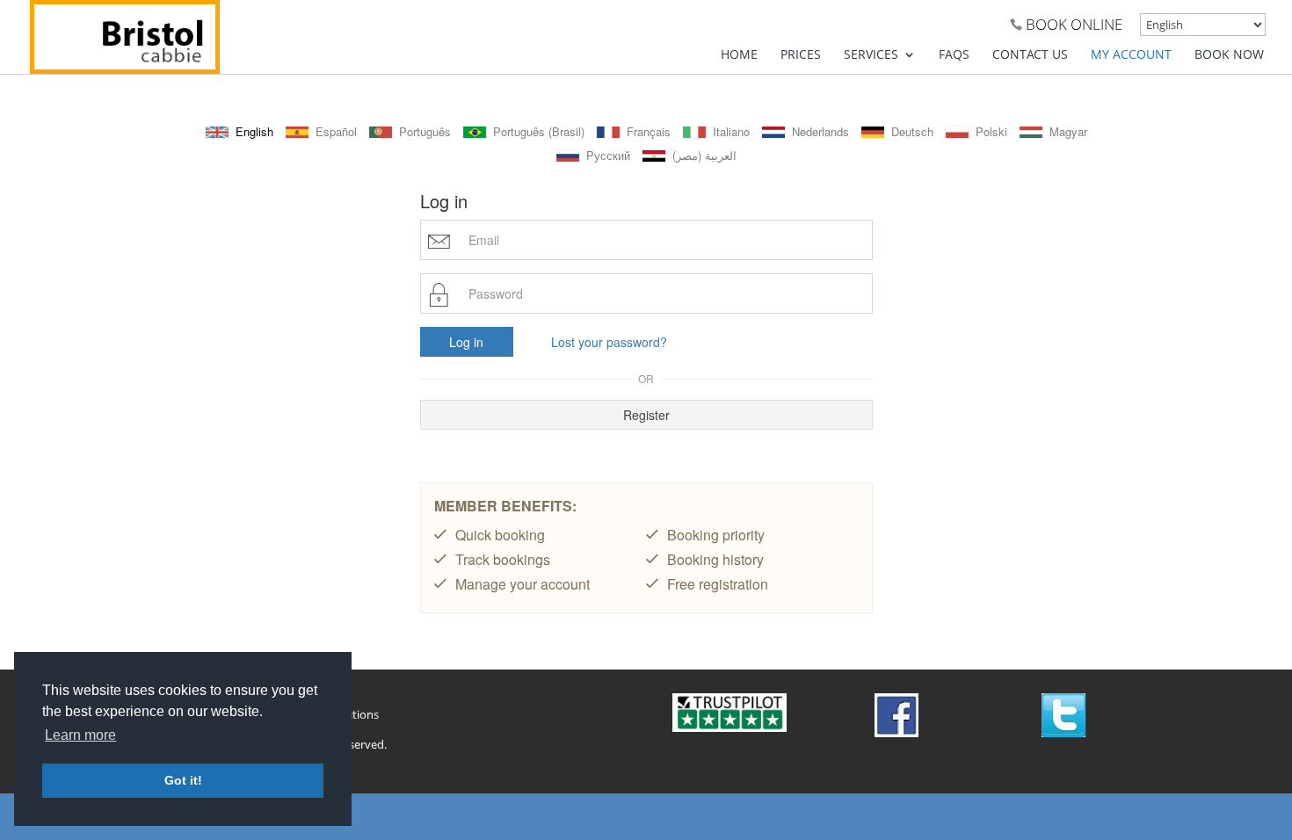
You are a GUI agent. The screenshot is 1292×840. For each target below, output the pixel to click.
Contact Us (1030, 55)
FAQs (954, 55)
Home (739, 55)
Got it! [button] (183, 780)
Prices (800, 55)
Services (871, 55)
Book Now (1229, 55)
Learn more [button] (80, 735)
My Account (1131, 55)
